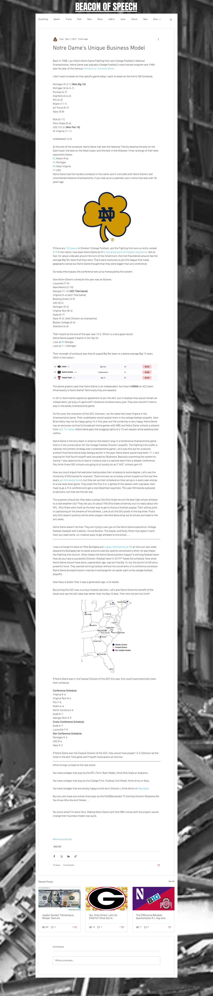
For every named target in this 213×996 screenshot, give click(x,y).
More (155, 19)
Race (89, 19)
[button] (171, 19)
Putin (79, 19)
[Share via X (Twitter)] (61, 856)
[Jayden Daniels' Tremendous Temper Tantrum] (59, 898)
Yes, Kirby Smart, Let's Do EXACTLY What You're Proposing (103, 917)
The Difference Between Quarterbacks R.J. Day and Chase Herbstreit (150, 917)
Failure (134, 19)
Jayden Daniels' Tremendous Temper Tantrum (58, 917)
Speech (57, 19)
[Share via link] (75, 856)
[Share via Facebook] (54, 856)
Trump (68, 19)
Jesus (122, 19)
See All (172, 881)
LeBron (111, 19)
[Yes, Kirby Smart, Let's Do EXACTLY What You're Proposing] (107, 898)
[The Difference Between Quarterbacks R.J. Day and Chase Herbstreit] (153, 898)
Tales (145, 19)
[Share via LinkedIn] (68, 856)
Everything (43, 19)
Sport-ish (57, 846)
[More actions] (158, 39)
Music (100, 19)
